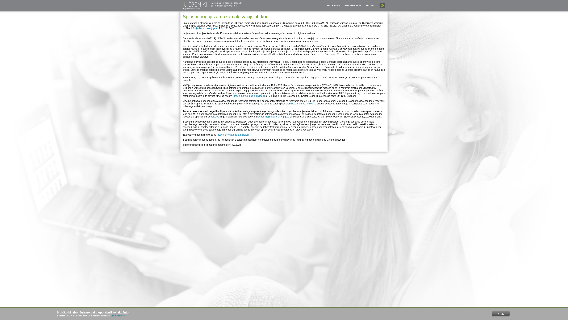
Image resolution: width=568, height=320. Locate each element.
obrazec (214, 116)
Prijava (370, 5)
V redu (500, 314)
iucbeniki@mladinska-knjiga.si (249, 96)
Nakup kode (333, 5)
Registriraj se (352, 5)
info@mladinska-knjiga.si (204, 28)
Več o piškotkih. (118, 316)
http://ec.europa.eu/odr (302, 103)
